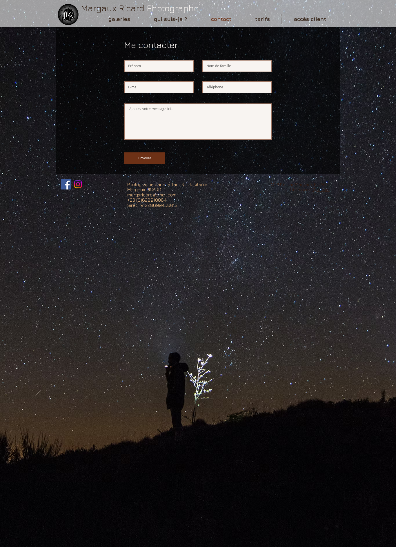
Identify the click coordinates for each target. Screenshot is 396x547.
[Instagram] (78, 184)
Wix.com (321, 189)
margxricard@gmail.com (152, 194)
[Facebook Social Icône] (66, 184)
